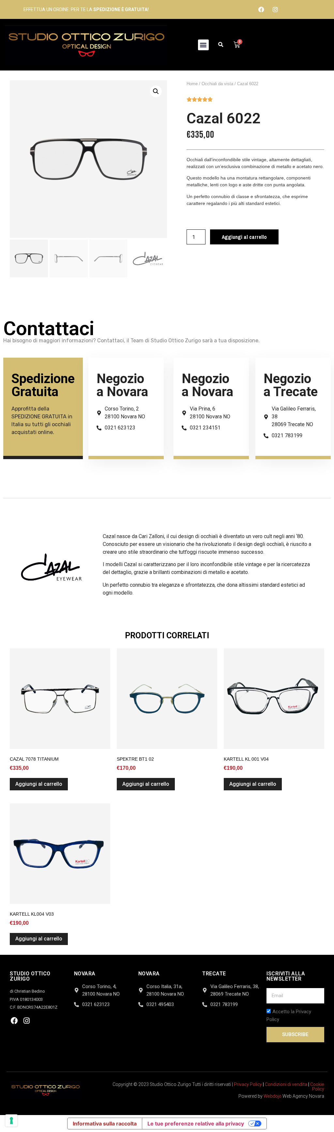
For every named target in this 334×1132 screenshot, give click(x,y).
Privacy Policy (248, 1084)
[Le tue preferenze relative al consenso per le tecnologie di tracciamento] (11, 1120)
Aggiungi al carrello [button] (38, 784)
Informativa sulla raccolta (105, 1123)
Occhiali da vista (217, 83)
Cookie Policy (317, 1087)
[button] (203, 44)
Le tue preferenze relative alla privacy (195, 1123)
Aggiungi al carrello (244, 236)
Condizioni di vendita (286, 1084)
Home (192, 83)
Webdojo (272, 1096)
